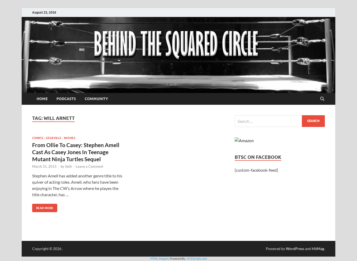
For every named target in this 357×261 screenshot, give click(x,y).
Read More (42, 207)
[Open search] (322, 99)
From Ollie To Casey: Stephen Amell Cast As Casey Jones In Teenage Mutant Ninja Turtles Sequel (75, 152)
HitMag (318, 248)
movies (69, 138)
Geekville (53, 138)
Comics (37, 138)
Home (42, 99)
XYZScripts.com (197, 258)
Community (96, 99)
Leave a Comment (89, 166)
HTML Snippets (160, 258)
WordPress (295, 248)
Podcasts (66, 99)
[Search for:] (280, 121)
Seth (68, 166)
